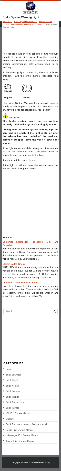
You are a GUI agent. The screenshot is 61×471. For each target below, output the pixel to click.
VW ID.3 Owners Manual (18, 413)
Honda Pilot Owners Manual (19, 429)
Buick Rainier (12, 396)
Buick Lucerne (13, 391)
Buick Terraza (12, 407)
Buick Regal (7, 22)
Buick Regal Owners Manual (25, 22)
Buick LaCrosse (13, 374)
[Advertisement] (30, 40)
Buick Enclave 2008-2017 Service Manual (26, 424)
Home (9, 369)
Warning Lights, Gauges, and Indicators (27, 24)
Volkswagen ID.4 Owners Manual (22, 435)
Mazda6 (10, 418)
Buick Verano (12, 385)
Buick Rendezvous (15, 402)
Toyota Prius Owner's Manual (20, 440)
